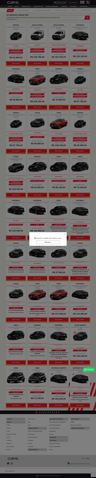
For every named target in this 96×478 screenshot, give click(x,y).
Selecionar (47, 242)
